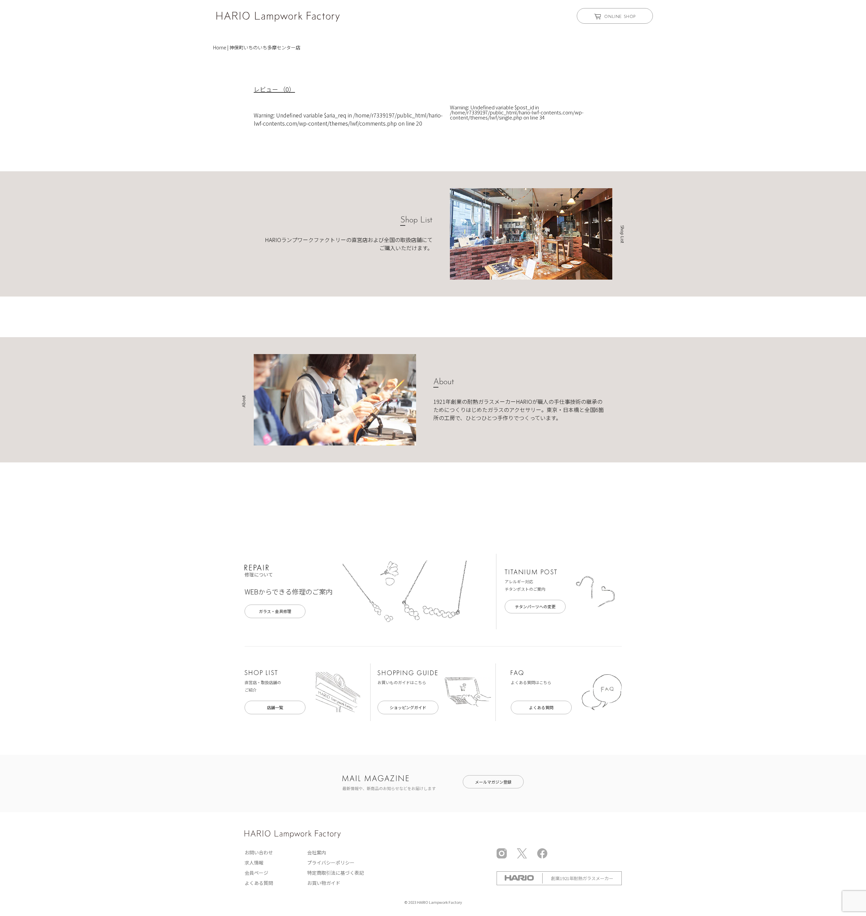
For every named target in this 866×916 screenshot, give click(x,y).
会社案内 (316, 852)
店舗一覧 (275, 707)
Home (219, 47)
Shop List (416, 220)
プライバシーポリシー (331, 862)
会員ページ (256, 872)
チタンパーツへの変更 (535, 606)
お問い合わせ (259, 852)
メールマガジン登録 (493, 782)
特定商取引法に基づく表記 (335, 872)
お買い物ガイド (323, 882)
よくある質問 (541, 707)
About (443, 382)
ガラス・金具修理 (275, 611)
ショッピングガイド (408, 707)
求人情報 (254, 862)
